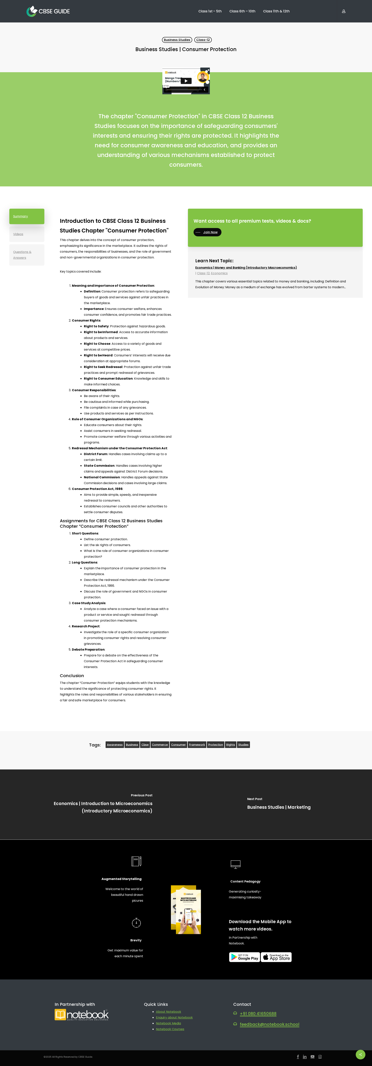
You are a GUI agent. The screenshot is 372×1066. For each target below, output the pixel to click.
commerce (160, 745)
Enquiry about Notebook (174, 1017)
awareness (115, 745)
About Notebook (168, 1011)
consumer (178, 745)
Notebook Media (168, 1023)
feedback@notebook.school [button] (269, 1024)
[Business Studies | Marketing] (279, 804)
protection (215, 745)
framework (197, 745)
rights (230, 745)
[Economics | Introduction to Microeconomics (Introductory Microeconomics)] (93, 804)
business (132, 745)
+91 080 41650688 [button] (258, 1013)
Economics (219, 273)
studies (243, 745)
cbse (145, 745)
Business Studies (177, 40)
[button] (26, 216)
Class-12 (203, 40)
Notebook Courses (170, 1029)
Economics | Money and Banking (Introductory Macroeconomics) (246, 267)
